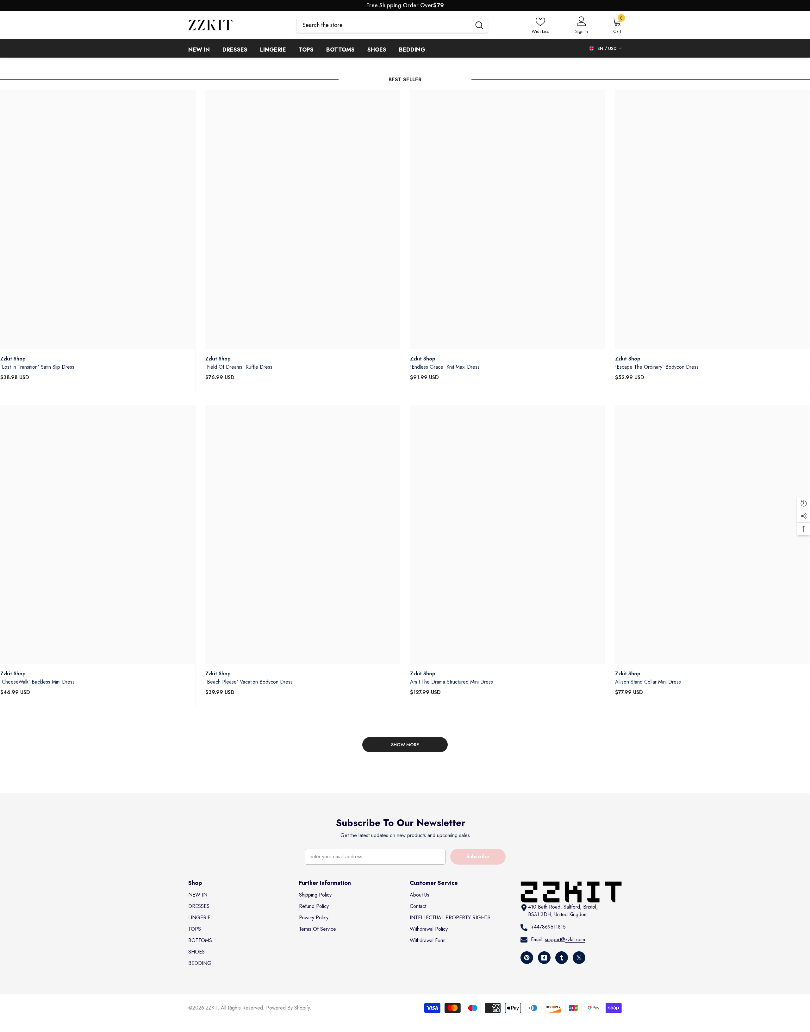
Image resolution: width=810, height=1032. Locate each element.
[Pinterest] (526, 957)
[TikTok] (544, 957)
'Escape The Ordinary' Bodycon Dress (657, 367)
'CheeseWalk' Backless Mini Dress (37, 682)
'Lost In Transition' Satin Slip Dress (37, 367)
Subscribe (477, 856)
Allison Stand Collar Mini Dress (648, 682)
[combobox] (384, 25)
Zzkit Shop (13, 358)
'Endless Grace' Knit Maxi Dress (445, 367)
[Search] (392, 25)
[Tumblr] (561, 957)
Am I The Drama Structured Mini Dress (451, 682)
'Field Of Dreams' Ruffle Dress (238, 367)
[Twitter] (579, 957)
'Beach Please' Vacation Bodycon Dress (249, 682)
